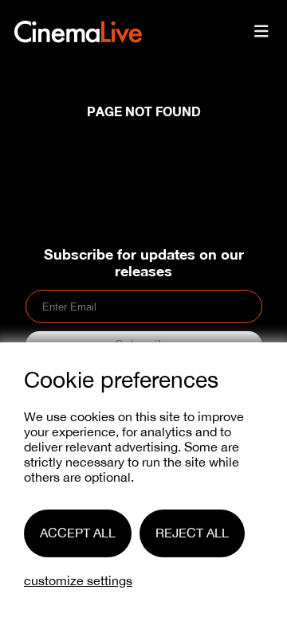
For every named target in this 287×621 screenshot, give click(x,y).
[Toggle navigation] (261, 32)
